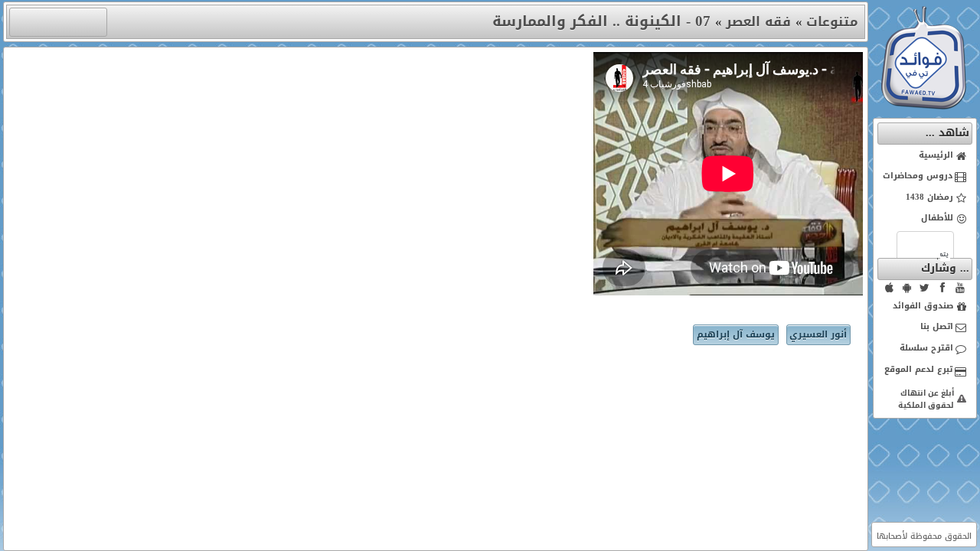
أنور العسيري (818, 334)
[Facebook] (942, 288)
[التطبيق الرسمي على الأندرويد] (907, 288)
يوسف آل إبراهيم (736, 334)
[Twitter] (925, 288)
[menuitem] (925, 156)
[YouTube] (960, 288)
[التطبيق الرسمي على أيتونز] (890, 288)
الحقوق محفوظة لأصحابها (924, 536)
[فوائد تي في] (923, 106)
